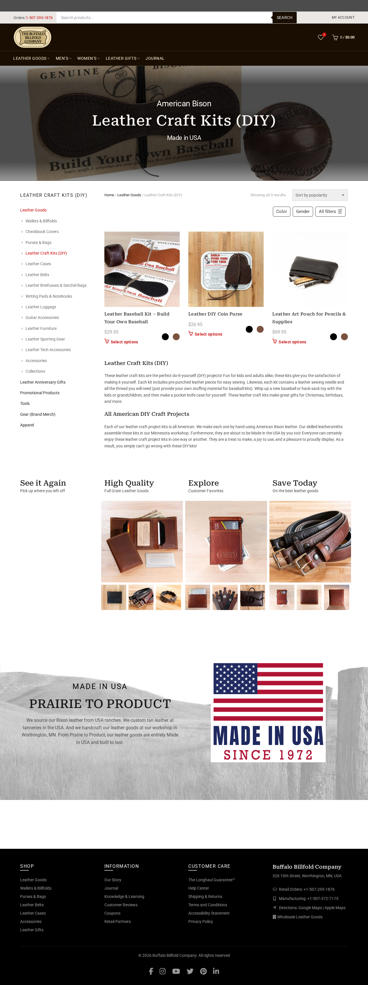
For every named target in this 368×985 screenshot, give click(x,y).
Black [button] (165, 336)
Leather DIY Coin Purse (215, 314)
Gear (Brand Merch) (37, 414)
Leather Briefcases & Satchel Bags (56, 285)
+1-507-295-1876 (319, 889)
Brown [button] (176, 336)
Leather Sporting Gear (45, 339)
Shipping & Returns (205, 896)
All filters (327, 211)
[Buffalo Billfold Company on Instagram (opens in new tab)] (162, 971)
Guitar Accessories (42, 317)
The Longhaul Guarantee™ (211, 880)
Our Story (112, 880)
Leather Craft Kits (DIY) (46, 253)
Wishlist (324, 34)
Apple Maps (335, 907)
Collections (35, 371)
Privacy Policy (200, 921)
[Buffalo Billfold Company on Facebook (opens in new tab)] (151, 971)
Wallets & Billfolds (41, 221)
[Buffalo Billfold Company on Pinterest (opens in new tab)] (203, 971)
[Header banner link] (184, 5)
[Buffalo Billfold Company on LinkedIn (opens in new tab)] (216, 971)
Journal (155, 58)
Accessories (36, 360)
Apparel (27, 425)
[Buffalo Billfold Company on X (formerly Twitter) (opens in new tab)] (190, 971)
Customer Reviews (120, 905)
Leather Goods (30, 58)
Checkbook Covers (42, 231)
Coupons (112, 913)
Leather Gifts (121, 58)
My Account (343, 18)
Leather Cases (38, 263)
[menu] (343, 17)
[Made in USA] (268, 711)
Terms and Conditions (207, 905)
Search (285, 17)
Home (109, 195)
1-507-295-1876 (39, 18)
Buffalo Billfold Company (174, 955)
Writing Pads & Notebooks (49, 296)
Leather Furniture (41, 328)
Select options (124, 342)
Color (281, 211)
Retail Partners (117, 921)
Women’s (87, 58)
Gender (303, 211)
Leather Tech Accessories (48, 349)
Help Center (198, 888)
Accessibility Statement (209, 913)
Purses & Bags (38, 242)
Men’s (62, 58)
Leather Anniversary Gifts (43, 382)
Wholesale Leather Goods (300, 917)
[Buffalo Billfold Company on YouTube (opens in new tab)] (176, 971)
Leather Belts (37, 274)
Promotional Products (40, 392)
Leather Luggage (41, 307)
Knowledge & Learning (124, 896)
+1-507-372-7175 (322, 898)
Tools (25, 403)
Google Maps (310, 907)
